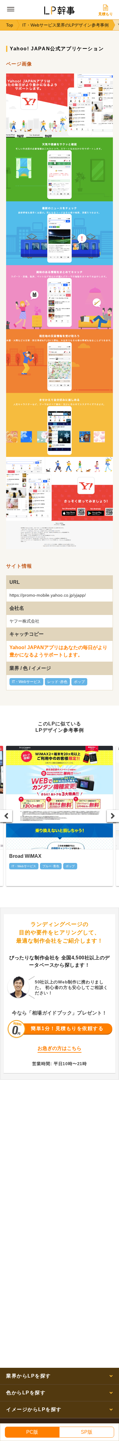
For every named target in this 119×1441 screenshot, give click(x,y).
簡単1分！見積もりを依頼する (67, 1028)
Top (9, 25)
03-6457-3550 (62, 1056)
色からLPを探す (25, 1392)
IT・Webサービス (26, 682)
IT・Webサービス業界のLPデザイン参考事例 (65, 25)
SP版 (86, 1432)
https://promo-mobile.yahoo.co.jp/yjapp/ (47, 595)
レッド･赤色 (57, 682)
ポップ (79, 682)
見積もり (105, 14)
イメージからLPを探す (34, 1409)
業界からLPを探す (28, 1375)
